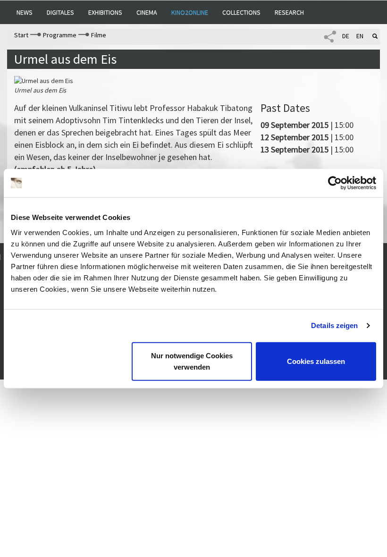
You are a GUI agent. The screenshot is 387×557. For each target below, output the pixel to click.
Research (289, 12)
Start (21, 35)
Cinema (146, 12)
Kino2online (189, 12)
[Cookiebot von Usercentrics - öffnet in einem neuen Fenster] (335, 183)
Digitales (60, 12)
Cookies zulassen (316, 361)
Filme (98, 35)
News (25, 12)
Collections (241, 12)
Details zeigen (334, 325)
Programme (59, 35)
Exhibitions (105, 12)
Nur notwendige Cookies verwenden (192, 361)
